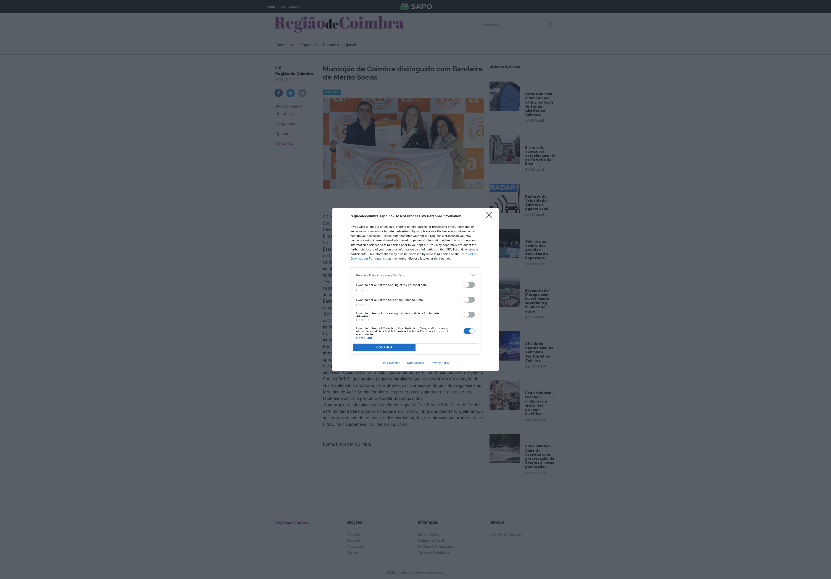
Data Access (415, 362)
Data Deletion (391, 362)
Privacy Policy (440, 362)
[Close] (490, 216)
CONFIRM (384, 347)
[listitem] (415, 275)
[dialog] (415, 289)
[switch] (469, 285)
